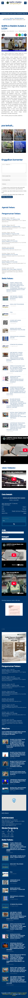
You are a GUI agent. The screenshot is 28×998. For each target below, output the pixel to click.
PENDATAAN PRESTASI (8, 248)
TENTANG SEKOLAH (19, 18)
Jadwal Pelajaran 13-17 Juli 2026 (9, 262)
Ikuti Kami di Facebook (5, 813)
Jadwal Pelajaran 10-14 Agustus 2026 (11, 226)
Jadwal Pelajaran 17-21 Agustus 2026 (11, 219)
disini (19, 600)
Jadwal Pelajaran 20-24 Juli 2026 (10, 254)
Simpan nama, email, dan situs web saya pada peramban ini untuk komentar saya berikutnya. (13, 188)
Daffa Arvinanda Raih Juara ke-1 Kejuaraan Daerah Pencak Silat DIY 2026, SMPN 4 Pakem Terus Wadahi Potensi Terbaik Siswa (20, 134)
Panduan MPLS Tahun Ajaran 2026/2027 (12, 269)
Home (12, 18)
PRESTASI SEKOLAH (7, 19)
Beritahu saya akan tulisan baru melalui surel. (13, 194)
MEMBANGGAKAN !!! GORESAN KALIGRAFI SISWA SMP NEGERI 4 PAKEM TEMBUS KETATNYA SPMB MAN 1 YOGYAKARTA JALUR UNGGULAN (7, 145)
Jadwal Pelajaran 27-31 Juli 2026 (9, 241)
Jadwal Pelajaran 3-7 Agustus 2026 (10, 233)
